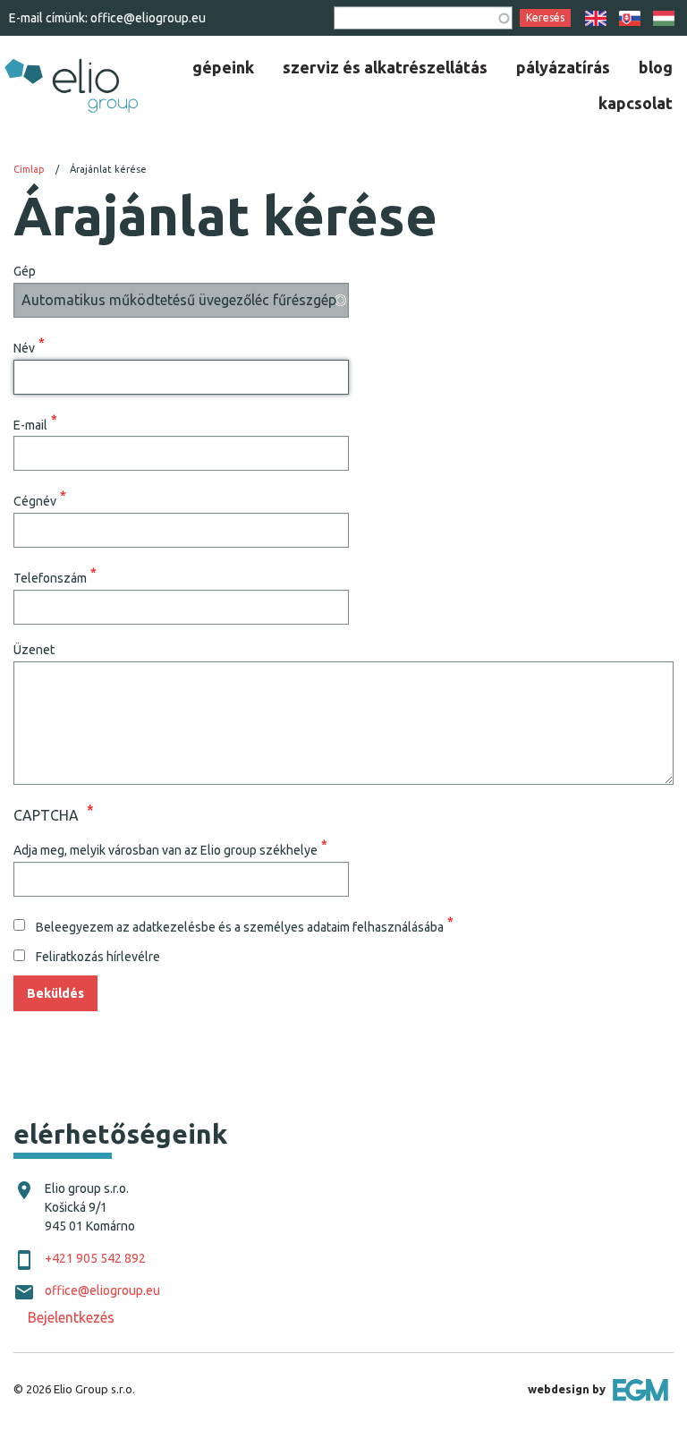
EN (595, 18)
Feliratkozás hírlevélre (98, 956)
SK (629, 18)
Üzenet (34, 650)
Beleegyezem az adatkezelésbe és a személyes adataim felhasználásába (240, 926)
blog (656, 67)
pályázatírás (563, 67)
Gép (24, 271)
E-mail (30, 424)
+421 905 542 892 (95, 1258)
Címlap (29, 169)
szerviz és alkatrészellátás (385, 67)
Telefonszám (50, 578)
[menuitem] (223, 67)
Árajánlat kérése (108, 169)
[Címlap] (70, 83)
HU (663, 18)
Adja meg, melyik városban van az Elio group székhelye (165, 849)
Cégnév (34, 501)
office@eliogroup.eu (148, 18)
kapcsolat (635, 103)
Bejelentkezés (71, 1317)
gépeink (223, 67)
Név (24, 347)
